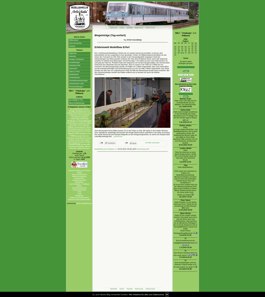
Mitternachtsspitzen (79, 176)
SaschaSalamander (79, 188)
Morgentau (79, 196)
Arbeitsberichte (74, 65)
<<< (174, 41)
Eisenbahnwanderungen (78, 81)
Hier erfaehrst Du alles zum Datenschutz (146, 294)
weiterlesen (118, 136)
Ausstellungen (74, 62)
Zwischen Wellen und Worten (79, 171)
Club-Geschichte (75, 43)
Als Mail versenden (152, 143)
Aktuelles (72, 56)
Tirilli (79, 192)
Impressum (139, 28)
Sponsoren (73, 68)
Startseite (113, 28)
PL (148, 149)
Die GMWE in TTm (76, 100)
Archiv (122, 28)
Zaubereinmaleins (79, 190)
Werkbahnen (74, 74)
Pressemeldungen (76, 87)
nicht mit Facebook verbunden (101, 143)
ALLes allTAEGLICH (79, 174)
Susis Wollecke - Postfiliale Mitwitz (79, 185)
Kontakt (129, 28)
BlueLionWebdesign (76, 103)
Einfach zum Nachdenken (79, 198)
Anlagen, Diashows (76, 59)
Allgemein (73, 53)
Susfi (79, 194)
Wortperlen (79, 182)
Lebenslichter (79, 178)
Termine (72, 46)
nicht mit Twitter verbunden (126, 143)
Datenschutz (150, 28)
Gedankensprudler (79, 180)
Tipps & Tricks (74, 71)
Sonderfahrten (74, 78)
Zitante (79, 172)
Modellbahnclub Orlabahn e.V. (106, 149)
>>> (196, 41)
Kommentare (141, 149)
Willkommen (73, 40)
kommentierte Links (76, 84)
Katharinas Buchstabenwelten (79, 200)
